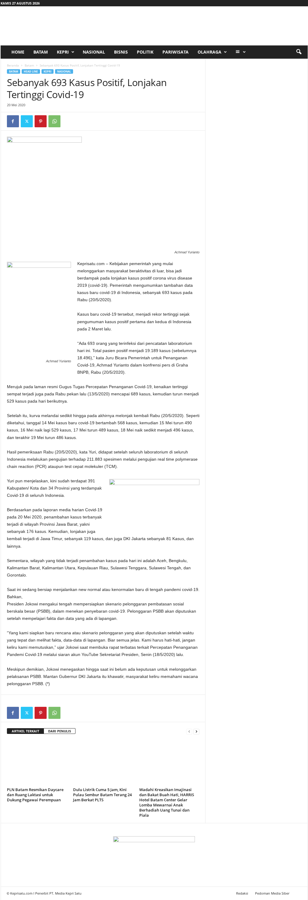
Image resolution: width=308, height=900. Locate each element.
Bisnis (121, 52)
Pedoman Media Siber (272, 893)
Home (17, 52)
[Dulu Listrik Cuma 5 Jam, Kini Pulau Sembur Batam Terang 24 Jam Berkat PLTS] (103, 762)
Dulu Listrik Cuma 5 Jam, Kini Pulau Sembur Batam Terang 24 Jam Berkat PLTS (102, 795)
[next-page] (196, 731)
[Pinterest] (41, 121)
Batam (40, 52)
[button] (298, 52)
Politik (145, 52)
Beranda (13, 65)
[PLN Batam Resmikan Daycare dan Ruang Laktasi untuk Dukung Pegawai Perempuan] (37, 762)
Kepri (63, 52)
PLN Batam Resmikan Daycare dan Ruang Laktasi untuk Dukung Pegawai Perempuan (35, 795)
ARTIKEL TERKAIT (25, 731)
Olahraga (209, 52)
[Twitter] (27, 121)
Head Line (31, 71)
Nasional (94, 52)
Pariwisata (175, 52)
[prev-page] (189, 731)
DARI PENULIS (59, 731)
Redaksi (242, 893)
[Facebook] (13, 121)
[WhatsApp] (54, 121)
